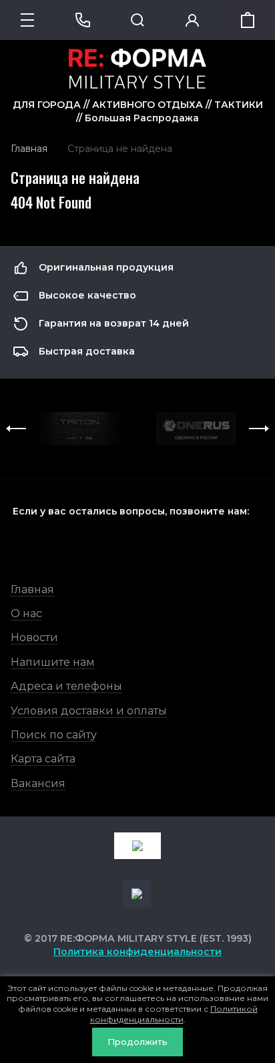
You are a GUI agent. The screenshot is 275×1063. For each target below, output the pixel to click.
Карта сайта (43, 758)
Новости (34, 637)
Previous (16, 429)
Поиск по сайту (54, 734)
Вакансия (38, 783)
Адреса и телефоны (66, 686)
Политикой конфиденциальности (174, 1014)
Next (259, 429)
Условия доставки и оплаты (89, 710)
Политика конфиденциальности (137, 952)
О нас (26, 613)
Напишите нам (53, 662)
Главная (32, 589)
